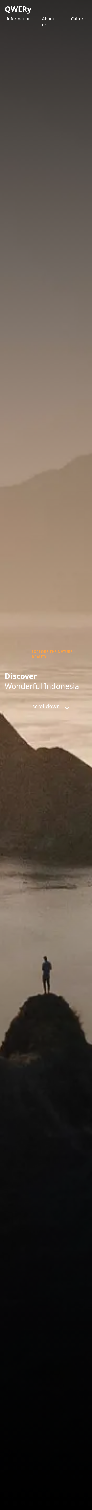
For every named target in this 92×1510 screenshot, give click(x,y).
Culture (78, 19)
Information (19, 19)
